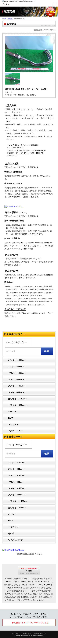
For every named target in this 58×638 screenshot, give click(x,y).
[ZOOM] (29, 74)
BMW (10, 418)
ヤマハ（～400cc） (17, 373)
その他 (11, 533)
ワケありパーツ (15, 540)
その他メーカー (15, 431)
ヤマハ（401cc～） (17, 379)
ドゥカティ (13, 424)
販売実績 (10, 19)
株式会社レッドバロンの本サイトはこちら (30, 622)
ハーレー (12, 411)
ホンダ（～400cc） (17, 360)
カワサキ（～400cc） (18, 399)
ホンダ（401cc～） (17, 366)
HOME (4, 19)
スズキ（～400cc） (17, 386)
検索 (47, 351)
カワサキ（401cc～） (18, 405)
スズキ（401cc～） (17, 392)
